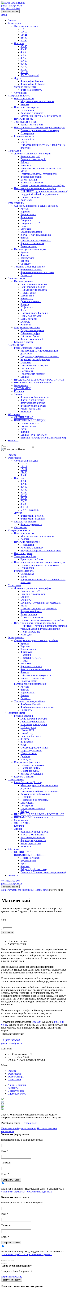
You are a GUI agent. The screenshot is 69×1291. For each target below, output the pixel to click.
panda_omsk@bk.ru (11, 5)
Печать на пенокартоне (27, 107)
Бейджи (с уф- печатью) (34, 434)
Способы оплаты (17, 1093)
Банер (24, 142)
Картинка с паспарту (32, 113)
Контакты (13, 440)
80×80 (24, 69)
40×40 (24, 49)
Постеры (19, 43)
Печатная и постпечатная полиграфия (35, 188)
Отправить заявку (11, 1180)
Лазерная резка (16, 344)
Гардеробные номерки (33, 373)
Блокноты (26, 165)
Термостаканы (28, 214)
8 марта (25, 304)
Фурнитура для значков (33, 405)
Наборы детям (28, 292)
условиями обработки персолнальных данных (26, 1191)
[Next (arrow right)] (5, 1263)
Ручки (24, 429)
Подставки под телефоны (34, 365)
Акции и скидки (17, 1085)
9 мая (23, 310)
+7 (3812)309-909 (10, 8)
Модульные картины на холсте (37, 101)
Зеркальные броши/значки (35, 397)
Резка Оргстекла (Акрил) (28, 347)
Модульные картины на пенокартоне (41, 115)
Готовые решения (23, 281)
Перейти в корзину (11, 1276)
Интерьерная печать (19, 95)
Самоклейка (27, 139)
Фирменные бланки (31, 176)
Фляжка (25, 255)
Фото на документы (25, 87)
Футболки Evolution (31, 269)
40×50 (24, 52)
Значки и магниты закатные (36, 234)
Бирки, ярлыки (29, 179)
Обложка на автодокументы (36, 240)
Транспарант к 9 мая (25, 121)
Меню (24, 171)
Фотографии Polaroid (32, 81)
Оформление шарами (32, 330)
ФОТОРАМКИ (22, 388)
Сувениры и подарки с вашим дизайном (36, 205)
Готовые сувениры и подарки (30, 249)
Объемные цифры (30, 333)
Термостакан (27, 258)
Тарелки (25, 211)
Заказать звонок (10, 11)
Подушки (26, 220)
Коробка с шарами (24, 342)
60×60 (24, 60)
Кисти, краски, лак (31, 408)
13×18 (24, 31)
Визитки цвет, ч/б (30, 156)
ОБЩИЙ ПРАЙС (23, 417)
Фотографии (15, 23)
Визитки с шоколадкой (33, 159)
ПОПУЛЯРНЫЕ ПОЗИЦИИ (30, 420)
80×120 (24, 72)
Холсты (25, 104)
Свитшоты (26, 275)
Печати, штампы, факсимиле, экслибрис (43, 185)
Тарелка (25, 260)
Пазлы (24, 226)
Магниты (26, 229)
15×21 (24, 34)
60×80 (24, 63)
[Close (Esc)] (2, 1260)
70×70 (24, 66)
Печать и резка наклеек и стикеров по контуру (39, 127)
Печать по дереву (23, 118)
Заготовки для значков (33, 402)
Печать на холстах (24, 98)
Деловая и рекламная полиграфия (32, 153)
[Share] (5, 1260)
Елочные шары (29, 246)
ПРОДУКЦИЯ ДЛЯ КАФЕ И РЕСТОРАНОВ (39, 379)
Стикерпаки (27, 133)
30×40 (24, 40)
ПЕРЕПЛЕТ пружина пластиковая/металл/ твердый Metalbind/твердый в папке (44, 192)
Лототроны (27, 371)
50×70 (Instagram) (30, 75)
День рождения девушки (34, 284)
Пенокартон (27, 110)
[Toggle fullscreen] (9, 1260)
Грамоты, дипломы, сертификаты (39, 173)
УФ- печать (14, 414)
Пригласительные (30, 197)
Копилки (19, 391)
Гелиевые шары (16, 278)
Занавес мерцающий (32, 339)
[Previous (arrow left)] (2, 1263)
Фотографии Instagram (33, 84)
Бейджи (25, 162)
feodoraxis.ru (30, 1123)
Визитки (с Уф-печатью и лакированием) (43, 437)
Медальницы (21, 385)
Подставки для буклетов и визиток (40, 356)
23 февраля (27, 307)
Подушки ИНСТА (31, 223)
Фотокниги (20, 92)
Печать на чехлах (30, 423)
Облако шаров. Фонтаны (34, 313)
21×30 (24, 37)
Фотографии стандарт (26, 26)
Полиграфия (14, 150)
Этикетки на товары (32, 182)
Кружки (25, 208)
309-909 (36, 1021)
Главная (12, 20)
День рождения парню (33, 287)
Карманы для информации (35, 359)
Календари (26, 200)
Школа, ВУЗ (27, 295)
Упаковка (26, 411)
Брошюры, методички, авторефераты (41, 168)
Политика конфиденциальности (18, 1128)
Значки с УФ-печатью (32, 400)
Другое (18, 78)
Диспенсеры (27, 368)
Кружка (25, 252)
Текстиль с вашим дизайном (29, 266)
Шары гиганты (29, 318)
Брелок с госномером (32, 243)
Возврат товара (16, 1090)
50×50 (24, 55)
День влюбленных (31, 301)
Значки (18, 394)
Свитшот (25, 263)
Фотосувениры (16, 202)
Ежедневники (28, 426)
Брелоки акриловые (31, 231)
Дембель (25, 321)
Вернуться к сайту (12, 1280)
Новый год (27, 298)
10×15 (24, 29)
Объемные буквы (30, 336)
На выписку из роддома (34, 289)
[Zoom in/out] (12, 1260)
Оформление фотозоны (27, 327)
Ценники (26, 362)
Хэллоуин (26, 324)
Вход (4, 14)
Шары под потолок (31, 315)
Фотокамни (27, 217)
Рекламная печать (24, 136)
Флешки (25, 431)
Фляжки (25, 237)
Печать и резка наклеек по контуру (40, 130)
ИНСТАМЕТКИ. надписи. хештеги (33, 382)
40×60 (24, 58)
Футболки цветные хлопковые (37, 272)
